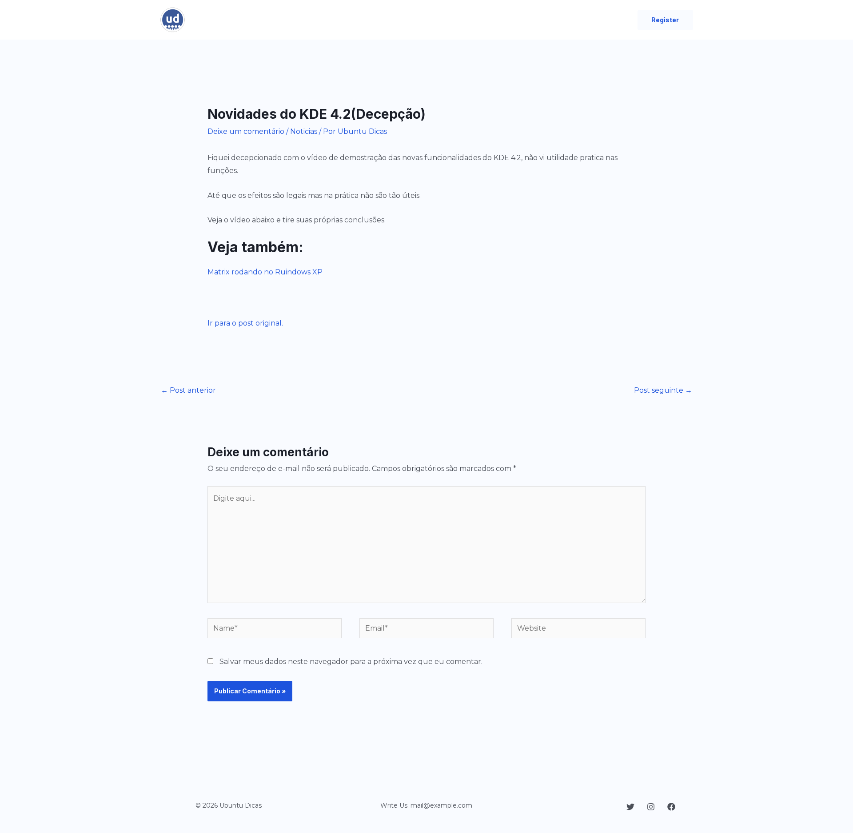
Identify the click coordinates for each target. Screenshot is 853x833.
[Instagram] (651, 807)
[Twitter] (630, 807)
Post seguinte (663, 390)
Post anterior (188, 390)
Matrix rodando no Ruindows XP (265, 272)
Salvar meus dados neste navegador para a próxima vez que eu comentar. (350, 661)
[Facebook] (671, 807)
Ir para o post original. (245, 323)
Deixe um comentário (245, 131)
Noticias (303, 131)
